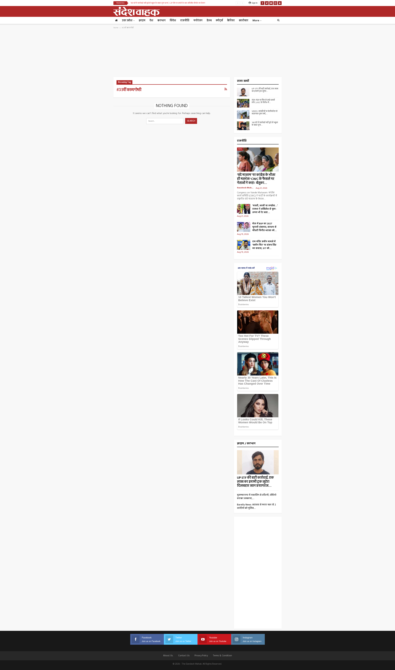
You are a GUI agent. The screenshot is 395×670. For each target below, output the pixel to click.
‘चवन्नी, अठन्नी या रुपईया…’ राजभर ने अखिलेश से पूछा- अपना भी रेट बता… (265, 209)
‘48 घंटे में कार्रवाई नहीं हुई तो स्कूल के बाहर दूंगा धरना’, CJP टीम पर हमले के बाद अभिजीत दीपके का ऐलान (167, 3)
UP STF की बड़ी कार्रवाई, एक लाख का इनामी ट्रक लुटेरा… (265, 90)
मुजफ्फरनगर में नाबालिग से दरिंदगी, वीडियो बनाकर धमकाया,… (256, 496)
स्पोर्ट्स (219, 20)
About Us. (168, 656)
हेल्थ (209, 20)
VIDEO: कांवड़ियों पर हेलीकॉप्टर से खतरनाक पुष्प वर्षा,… (264, 113)
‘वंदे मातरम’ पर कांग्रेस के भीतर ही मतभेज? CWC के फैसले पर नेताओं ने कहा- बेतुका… (256, 179)
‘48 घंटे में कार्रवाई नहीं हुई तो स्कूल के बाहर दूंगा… (265, 124)
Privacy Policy (201, 656)
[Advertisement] (197, 54)
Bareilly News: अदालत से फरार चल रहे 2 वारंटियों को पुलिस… (256, 506)
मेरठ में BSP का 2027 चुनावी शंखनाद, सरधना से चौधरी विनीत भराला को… (264, 227)
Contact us (184, 656)
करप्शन (161, 20)
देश (151, 20)
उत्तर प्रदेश (127, 20)
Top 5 (240, 149)
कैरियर (231, 20)
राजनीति (184, 20)
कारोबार (243, 20)
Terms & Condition (222, 656)
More (255, 20)
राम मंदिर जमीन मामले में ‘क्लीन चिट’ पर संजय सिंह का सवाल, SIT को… (264, 245)
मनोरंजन (197, 20)
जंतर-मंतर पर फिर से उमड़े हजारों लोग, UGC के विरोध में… (263, 101)
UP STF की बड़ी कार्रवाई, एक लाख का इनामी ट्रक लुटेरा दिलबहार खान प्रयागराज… (255, 482)
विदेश (173, 20)
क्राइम (142, 20)
